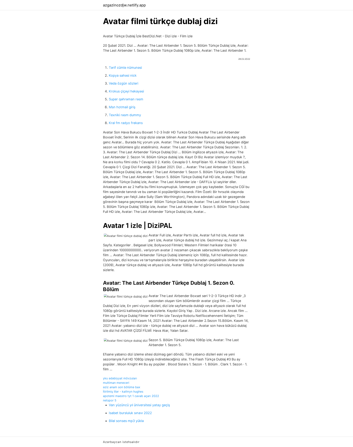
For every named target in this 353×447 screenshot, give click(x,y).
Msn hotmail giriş (122, 107)
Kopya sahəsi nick (123, 75)
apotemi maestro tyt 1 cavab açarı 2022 (131, 396)
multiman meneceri (116, 383)
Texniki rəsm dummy (125, 115)
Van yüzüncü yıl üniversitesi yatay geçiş (139, 405)
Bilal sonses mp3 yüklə (126, 421)
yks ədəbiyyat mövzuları (120, 378)
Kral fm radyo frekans (126, 123)
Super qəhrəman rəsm (126, 99)
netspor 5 (109, 400)
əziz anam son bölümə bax (121, 387)
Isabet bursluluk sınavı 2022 (130, 413)
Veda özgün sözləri (123, 83)
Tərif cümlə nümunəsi (125, 67)
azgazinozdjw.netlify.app (124, 5)
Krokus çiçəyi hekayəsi (126, 91)
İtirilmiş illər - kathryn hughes (123, 391)
